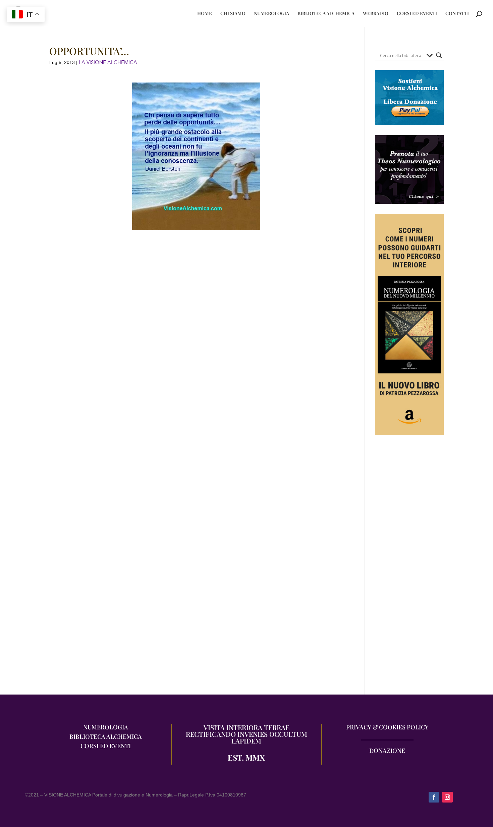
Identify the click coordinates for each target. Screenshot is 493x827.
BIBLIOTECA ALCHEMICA (325, 13)
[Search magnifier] (439, 55)
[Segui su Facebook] (434, 797)
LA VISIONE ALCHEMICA (108, 62)
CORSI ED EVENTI (417, 13)
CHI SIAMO (232, 13)
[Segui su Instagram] (447, 797)
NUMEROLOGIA (271, 13)
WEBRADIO (375, 13)
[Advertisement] (409, 568)
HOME (204, 13)
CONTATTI (457, 13)
